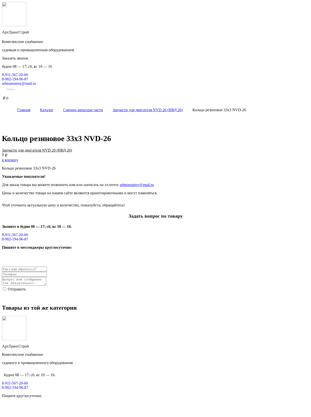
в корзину (10, 160)
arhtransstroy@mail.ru (137, 185)
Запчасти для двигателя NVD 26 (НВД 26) (37, 150)
